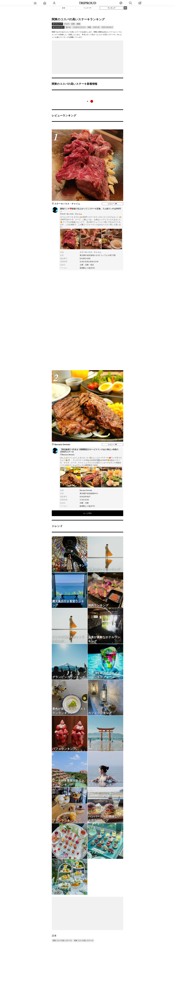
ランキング (111, 8)
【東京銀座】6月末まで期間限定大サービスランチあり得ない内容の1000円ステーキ (89, 452)
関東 (78, 24)
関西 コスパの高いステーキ (62, 940)
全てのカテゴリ (58, 27)
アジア (66, 24)
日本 (73, 24)
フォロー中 (87, 8)
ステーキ (96, 27)
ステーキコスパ (107, 27)
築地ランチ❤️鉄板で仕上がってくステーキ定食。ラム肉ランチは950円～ (90, 211)
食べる (68, 27)
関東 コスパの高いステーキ (83, 940)
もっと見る (87, 513)
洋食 (89, 27)
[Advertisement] (87, 57)
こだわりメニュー (79, 27)
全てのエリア (57, 24)
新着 (63, 8)
